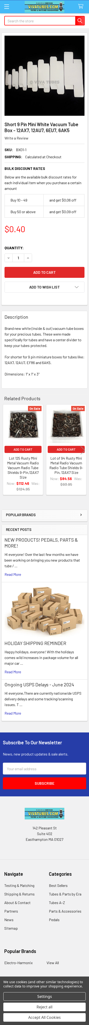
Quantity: (14, 247)
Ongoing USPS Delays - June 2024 (39, 684)
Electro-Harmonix (18, 962)
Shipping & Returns (19, 894)
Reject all (44, 1007)
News (9, 919)
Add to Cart (23, 449)
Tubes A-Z (57, 902)
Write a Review (16, 138)
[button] (44, 287)
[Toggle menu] (6, 6)
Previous (6, 450)
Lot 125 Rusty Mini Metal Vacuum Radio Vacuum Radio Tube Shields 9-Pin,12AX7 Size (23, 467)
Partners (11, 911)
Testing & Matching (19, 885)
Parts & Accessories (65, 911)
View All (53, 962)
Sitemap (11, 928)
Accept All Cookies (44, 1017)
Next (83, 450)
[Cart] (82, 6)
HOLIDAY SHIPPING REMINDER (35, 643)
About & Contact (17, 902)
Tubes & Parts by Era (65, 894)
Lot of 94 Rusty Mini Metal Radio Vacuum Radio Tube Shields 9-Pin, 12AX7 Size (66, 465)
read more (13, 574)
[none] (44, 76)
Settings (44, 996)
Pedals (54, 919)
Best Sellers (58, 885)
